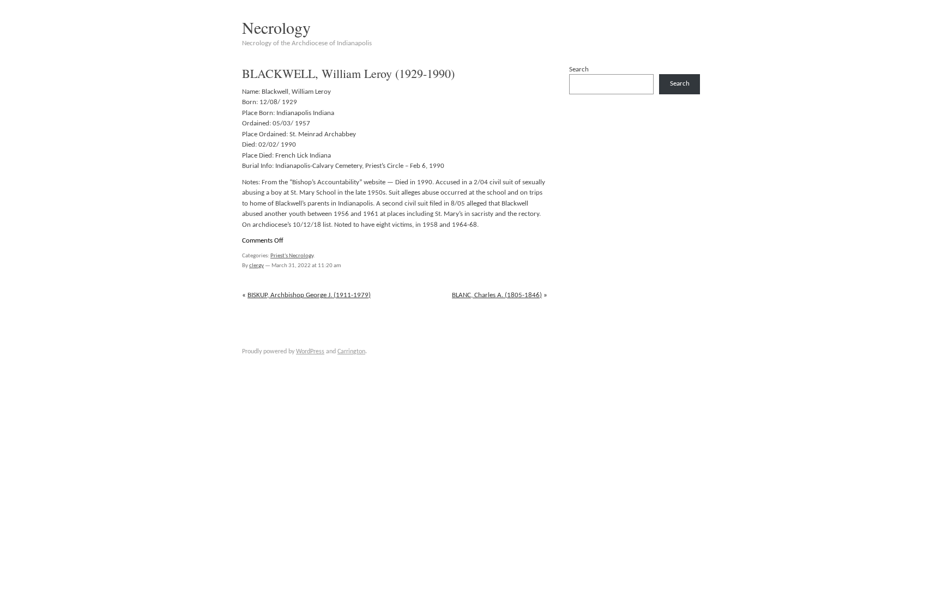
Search (579, 69)
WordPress (310, 351)
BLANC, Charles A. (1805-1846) (497, 295)
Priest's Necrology (291, 256)
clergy (256, 266)
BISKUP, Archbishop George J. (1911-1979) (309, 295)
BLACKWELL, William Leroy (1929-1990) (348, 73)
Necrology (276, 27)
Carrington (351, 351)
